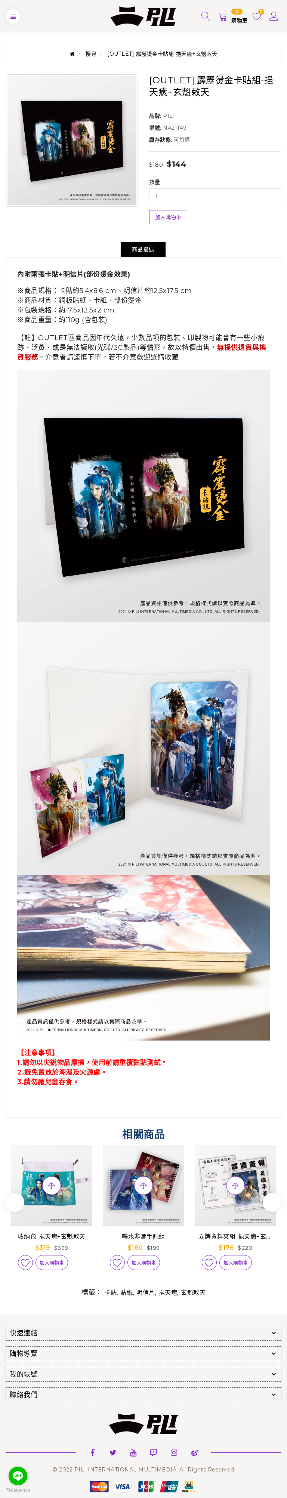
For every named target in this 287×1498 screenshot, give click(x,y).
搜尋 (91, 53)
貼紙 (126, 1292)
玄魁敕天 (193, 1292)
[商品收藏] (25, 1262)
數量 (154, 182)
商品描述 (143, 249)
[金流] (143, 1486)
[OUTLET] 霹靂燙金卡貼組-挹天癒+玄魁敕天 (162, 53)
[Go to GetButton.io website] (18, 1490)
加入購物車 (168, 217)
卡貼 (110, 1292)
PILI (169, 115)
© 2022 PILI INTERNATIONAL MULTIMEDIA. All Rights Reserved (143, 1469)
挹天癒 (168, 1292)
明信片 (145, 1292)
